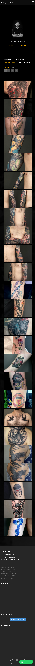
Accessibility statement (17, 664)
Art (13, 68)
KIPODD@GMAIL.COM (12, 559)
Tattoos (6, 68)
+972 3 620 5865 (9, 555)
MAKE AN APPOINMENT (17, 45)
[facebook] (17, 661)
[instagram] (17, 50)
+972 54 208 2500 (9, 557)
